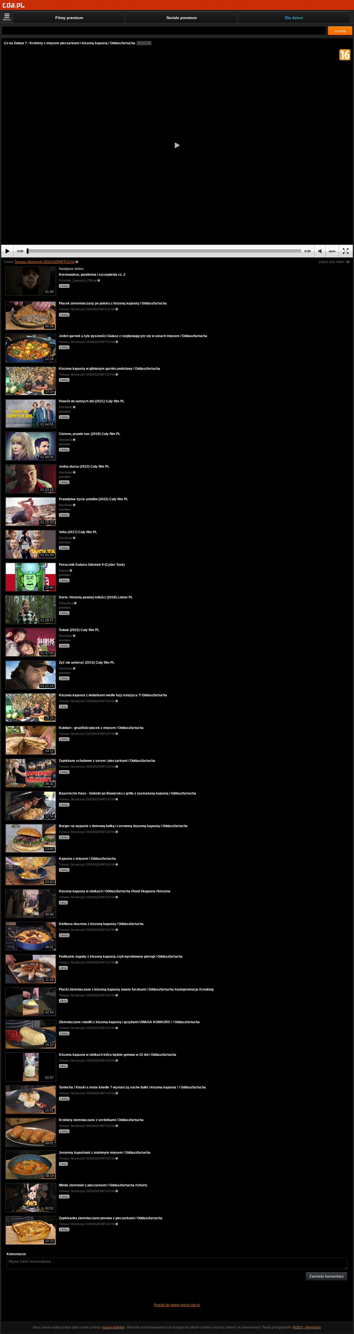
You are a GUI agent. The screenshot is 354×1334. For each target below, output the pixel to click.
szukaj (340, 30)
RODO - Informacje (307, 1327)
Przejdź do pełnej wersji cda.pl (177, 1305)
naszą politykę (113, 1327)
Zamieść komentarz (326, 1276)
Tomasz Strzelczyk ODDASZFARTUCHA (45, 262)
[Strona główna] (14, 5)
